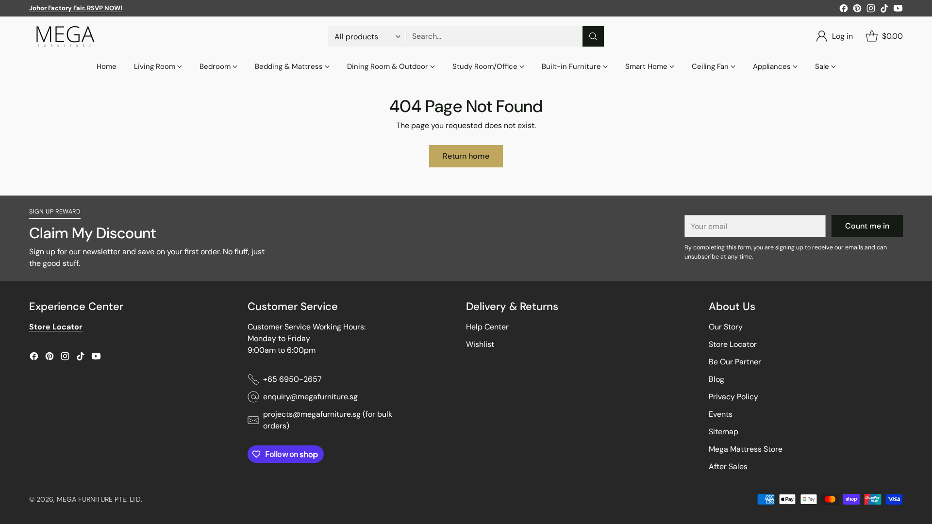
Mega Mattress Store (745, 449)
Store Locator (733, 344)
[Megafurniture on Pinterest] (857, 9)
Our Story (726, 327)
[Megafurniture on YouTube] (898, 9)
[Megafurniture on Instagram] (871, 9)
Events (720, 414)
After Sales (728, 466)
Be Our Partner (735, 362)
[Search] (593, 36)
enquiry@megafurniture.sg (310, 397)
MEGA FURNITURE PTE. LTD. (99, 499)
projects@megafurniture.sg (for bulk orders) (327, 420)
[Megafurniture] (65, 36)
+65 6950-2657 (292, 379)
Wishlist (480, 344)
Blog (716, 379)
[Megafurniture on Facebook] (844, 9)
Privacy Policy (733, 397)
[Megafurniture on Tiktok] (884, 9)
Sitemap (723, 431)
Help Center (487, 327)
